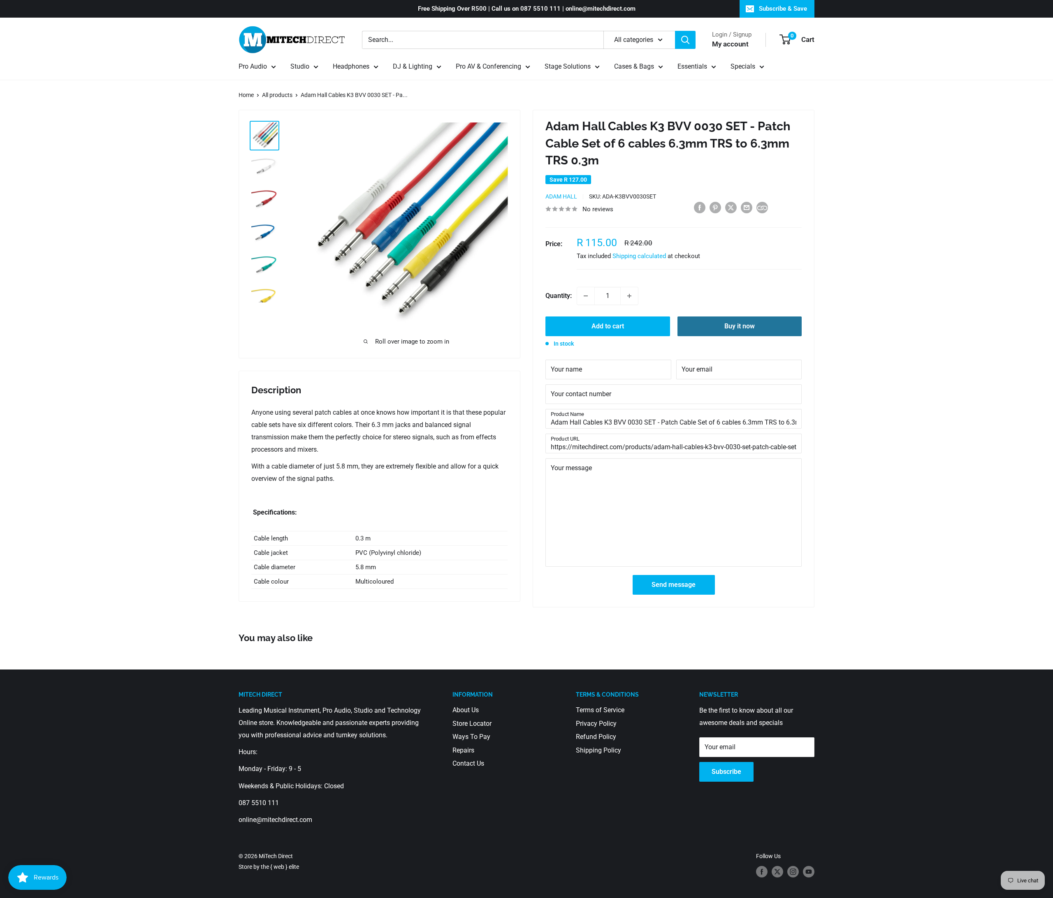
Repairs (463, 750)
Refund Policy (596, 737)
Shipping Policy (598, 750)
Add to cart (607, 326)
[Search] (685, 40)
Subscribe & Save (783, 8)
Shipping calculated (639, 256)
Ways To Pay (471, 737)
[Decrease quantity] (585, 296)
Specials (743, 66)
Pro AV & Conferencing (488, 66)
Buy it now (739, 326)
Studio (299, 66)
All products (277, 95)
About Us (465, 710)
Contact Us (468, 763)
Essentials (692, 66)
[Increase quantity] (629, 296)
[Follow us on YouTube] (808, 871)
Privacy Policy (596, 723)
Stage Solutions (568, 66)
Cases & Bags (634, 66)
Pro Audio (253, 66)
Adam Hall (561, 196)
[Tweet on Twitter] (731, 207)
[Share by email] (746, 207)
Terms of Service (600, 710)
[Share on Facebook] (699, 207)
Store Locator (472, 723)
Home (246, 95)
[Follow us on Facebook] (762, 871)
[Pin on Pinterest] (715, 207)
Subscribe (726, 772)
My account (730, 44)
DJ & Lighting (412, 66)
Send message (674, 585)
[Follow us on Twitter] (777, 871)
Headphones (351, 66)
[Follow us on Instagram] (793, 871)
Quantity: (558, 296)
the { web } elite (280, 866)
